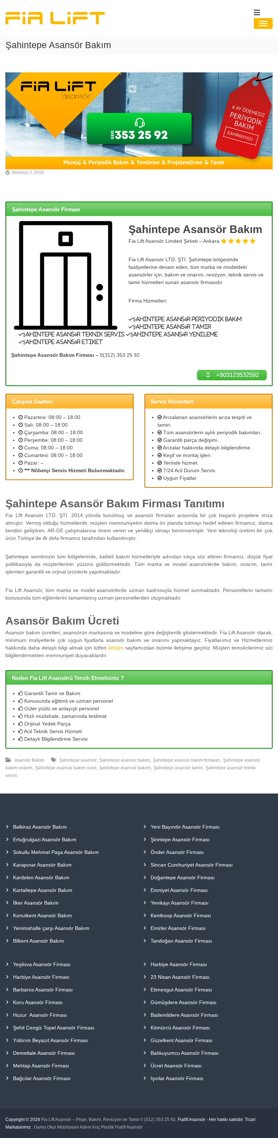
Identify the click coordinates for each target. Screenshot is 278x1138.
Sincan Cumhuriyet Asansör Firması (192, 865)
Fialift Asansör (129, 1127)
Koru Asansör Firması (38, 1002)
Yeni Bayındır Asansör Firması (185, 827)
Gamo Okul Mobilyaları (56, 1127)
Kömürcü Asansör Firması (180, 1028)
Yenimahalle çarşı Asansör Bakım (51, 928)
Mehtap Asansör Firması (41, 1066)
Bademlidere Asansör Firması (184, 1015)
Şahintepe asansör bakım (125, 760)
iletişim (116, 648)
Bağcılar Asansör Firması (42, 1078)
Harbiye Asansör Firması (41, 977)
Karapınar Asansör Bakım (42, 865)
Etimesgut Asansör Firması (181, 990)
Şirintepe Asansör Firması (180, 839)
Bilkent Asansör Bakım (38, 941)
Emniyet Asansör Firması (179, 890)
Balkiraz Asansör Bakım (40, 827)
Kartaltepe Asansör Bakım (42, 890)
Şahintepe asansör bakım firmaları (186, 760)
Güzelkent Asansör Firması (181, 1040)
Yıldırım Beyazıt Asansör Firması (50, 1040)
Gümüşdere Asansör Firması (183, 1002)
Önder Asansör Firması (177, 852)
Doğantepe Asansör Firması (183, 877)
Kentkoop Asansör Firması (181, 915)
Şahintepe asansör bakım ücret (65, 767)
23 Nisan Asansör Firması (180, 977)
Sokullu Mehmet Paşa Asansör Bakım (56, 852)
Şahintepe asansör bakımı (125, 767)
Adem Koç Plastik (97, 1127)
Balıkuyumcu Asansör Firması (185, 1053)
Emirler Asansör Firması (178, 928)
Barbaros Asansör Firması (43, 990)
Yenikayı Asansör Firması (179, 903)
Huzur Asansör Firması (40, 1015)
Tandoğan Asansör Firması (181, 941)
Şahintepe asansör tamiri (178, 767)
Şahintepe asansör (78, 760)
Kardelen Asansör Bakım (41, 877)
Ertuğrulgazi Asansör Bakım (44, 839)
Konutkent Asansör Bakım (42, 915)
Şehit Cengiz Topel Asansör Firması (53, 1028)
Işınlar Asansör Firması (177, 1078)
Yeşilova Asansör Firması (42, 964)
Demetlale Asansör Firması (44, 1053)
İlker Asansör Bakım (36, 903)
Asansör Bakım (29, 760)
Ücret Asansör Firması (176, 1066)
